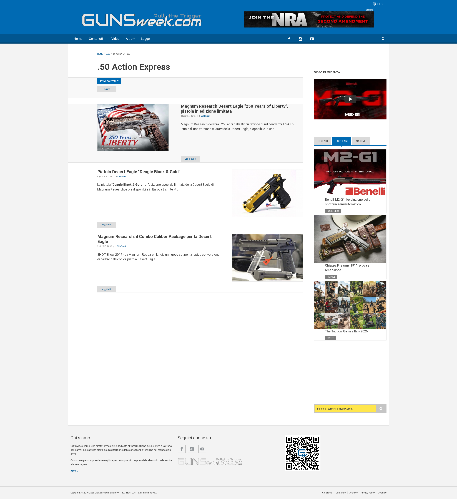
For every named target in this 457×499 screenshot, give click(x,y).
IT (378, 4)
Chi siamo (327, 493)
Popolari (343, 141)
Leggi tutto (190, 158)
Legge (145, 39)
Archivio (360, 141)
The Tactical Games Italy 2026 (346, 331)
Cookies (382, 493)
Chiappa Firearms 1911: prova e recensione (347, 268)
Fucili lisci (333, 211)
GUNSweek (205, 116)
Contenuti (96, 39)
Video (115, 39)
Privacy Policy (368, 493)
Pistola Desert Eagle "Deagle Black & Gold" (138, 171)
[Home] (141, 18)
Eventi (330, 338)
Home (78, 39)
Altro (129, 39)
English (106, 89)
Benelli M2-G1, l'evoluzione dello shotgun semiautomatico (347, 202)
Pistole (331, 276)
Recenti (323, 141)
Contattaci (341, 493)
